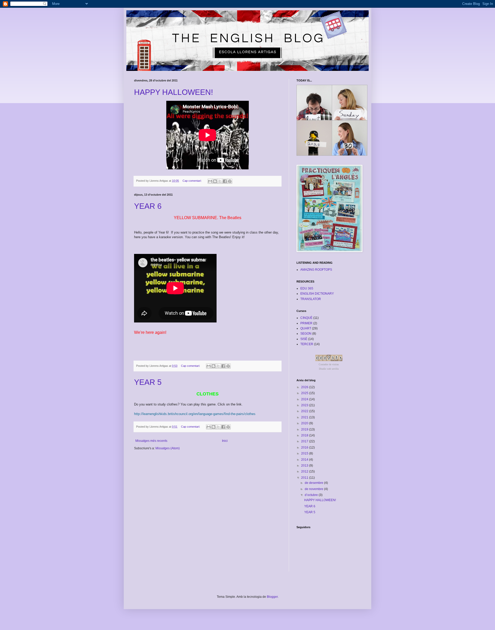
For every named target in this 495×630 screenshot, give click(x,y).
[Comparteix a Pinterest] (229, 181)
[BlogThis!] (215, 181)
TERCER (306, 344)
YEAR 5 (148, 382)
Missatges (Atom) (167, 448)
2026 (305, 387)
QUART (305, 328)
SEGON (305, 333)
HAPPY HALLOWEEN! (173, 92)
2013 (305, 465)
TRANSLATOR (310, 299)
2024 (305, 399)
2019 (305, 429)
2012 (305, 471)
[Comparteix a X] (219, 181)
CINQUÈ (306, 318)
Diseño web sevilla (329, 368)
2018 (305, 435)
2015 (305, 453)
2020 (305, 423)
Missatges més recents (151, 441)
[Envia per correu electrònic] (210, 181)
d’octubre (312, 495)
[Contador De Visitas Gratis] (328, 360)
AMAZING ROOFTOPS (316, 269)
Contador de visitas (329, 364)
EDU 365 (306, 288)
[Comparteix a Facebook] (224, 181)
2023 (305, 405)
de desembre (314, 483)
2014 (305, 459)
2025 (305, 393)
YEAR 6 (148, 206)
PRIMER (306, 323)
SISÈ (303, 339)
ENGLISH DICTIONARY (317, 293)
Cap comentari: (192, 180)
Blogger (272, 597)
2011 (305, 477)
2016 (305, 447)
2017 (305, 441)
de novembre (314, 489)
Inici (225, 441)
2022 (305, 411)
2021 (305, 417)
